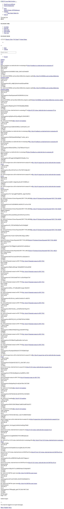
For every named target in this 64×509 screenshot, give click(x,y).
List (2, 64)
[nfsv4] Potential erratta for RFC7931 (30, 377)
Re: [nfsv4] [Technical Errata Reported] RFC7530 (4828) (46, 198)
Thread (6, 49)
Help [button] (5, 8)
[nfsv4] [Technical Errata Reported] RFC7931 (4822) (43, 250)
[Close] (1, 502)
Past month (7, 31)
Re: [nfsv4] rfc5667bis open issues (28, 473)
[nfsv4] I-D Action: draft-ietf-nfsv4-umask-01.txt (39, 429)
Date (5, 48)
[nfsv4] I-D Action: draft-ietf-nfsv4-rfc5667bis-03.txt (42, 462)
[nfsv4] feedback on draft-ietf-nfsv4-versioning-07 (40, 65)
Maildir (6, 507)
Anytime (6, 27)
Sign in (6, 14)
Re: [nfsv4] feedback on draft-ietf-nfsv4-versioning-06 (43, 131)
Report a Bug (9, 39)
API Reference (16, 10)
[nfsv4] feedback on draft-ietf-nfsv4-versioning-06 (40, 152)
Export (6, 56)
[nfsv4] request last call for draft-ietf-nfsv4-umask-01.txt (44, 419)
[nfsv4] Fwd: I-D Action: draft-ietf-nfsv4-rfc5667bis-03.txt (46, 452)
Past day (6, 28)
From (2, 61)
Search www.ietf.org (9, 4)
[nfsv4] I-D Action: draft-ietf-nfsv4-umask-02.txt (39, 367)
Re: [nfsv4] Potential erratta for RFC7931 (33, 261)
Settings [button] (6, 11)
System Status (23, 39)
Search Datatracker (9, 5)
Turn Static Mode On (12, 13)
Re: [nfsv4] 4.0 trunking (19, 120)
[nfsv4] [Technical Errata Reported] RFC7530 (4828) (43, 240)
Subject (3, 59)
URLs (10, 507)
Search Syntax (8, 10)
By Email (16, 39)
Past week (6, 30)
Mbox (2, 507)
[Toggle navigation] (1, 45)
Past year (6, 33)
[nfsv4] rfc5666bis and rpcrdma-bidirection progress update (47, 100)
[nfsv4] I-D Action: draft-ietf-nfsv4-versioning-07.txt (42, 110)
